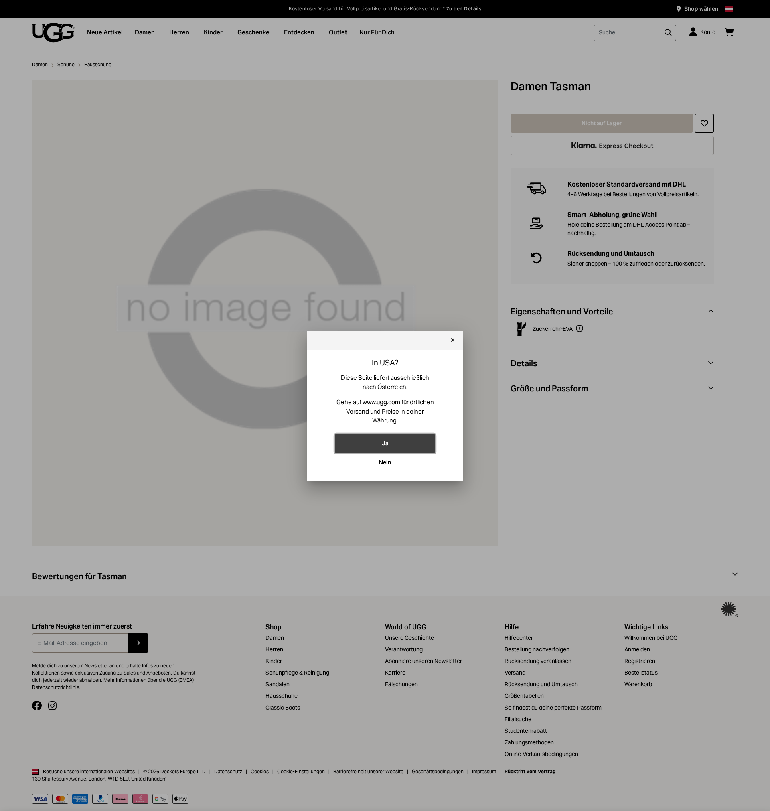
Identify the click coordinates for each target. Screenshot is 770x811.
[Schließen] (452, 340)
